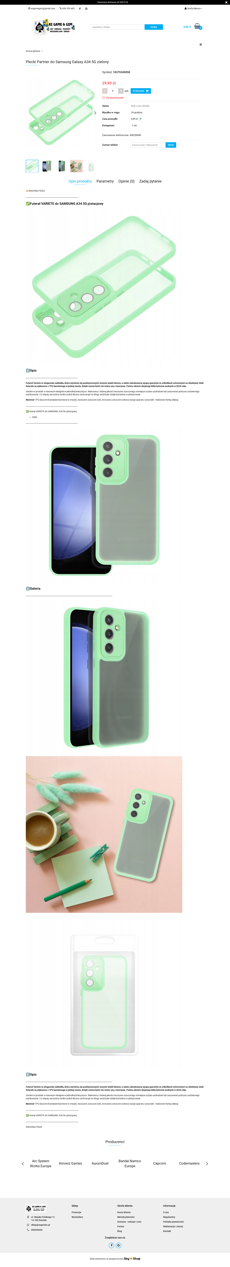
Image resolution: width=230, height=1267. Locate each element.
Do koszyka (139, 91)
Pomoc (120, 1226)
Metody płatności (126, 1217)
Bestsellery (77, 1217)
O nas (166, 1212)
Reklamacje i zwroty (173, 1226)
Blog (119, 1231)
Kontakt (167, 1231)
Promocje (76, 1212)
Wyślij (171, 145)
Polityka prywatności (173, 1221)
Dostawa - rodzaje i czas (129, 1221)
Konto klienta (124, 1212)
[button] (75, 1206)
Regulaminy (169, 1217)
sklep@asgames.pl (40, 1225)
